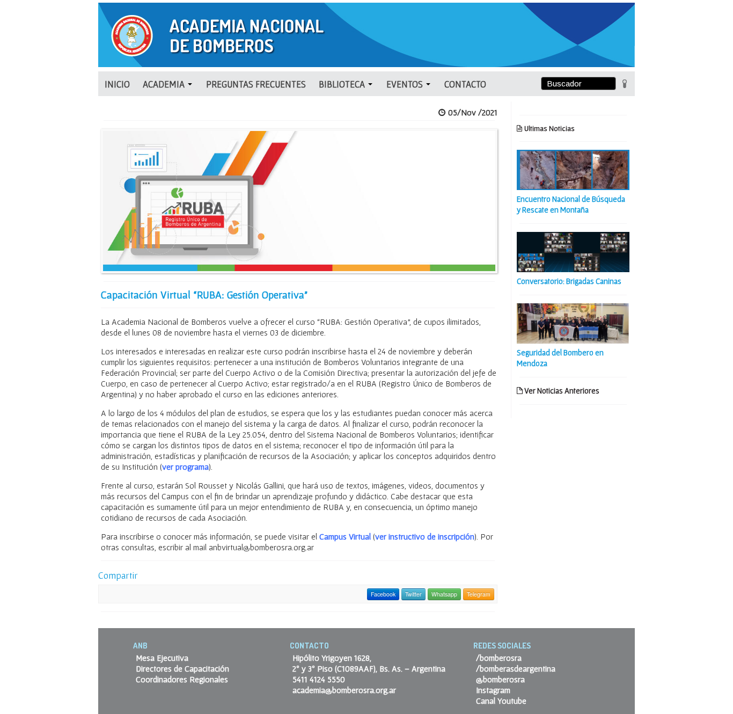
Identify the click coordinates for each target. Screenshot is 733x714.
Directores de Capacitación (182, 668)
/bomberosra (499, 657)
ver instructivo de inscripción (424, 536)
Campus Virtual (345, 536)
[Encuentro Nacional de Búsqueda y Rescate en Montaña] (573, 168)
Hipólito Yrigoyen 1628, (331, 657)
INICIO (117, 84)
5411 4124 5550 (318, 679)
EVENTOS (405, 84)
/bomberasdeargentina (515, 668)
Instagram (493, 690)
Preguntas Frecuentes (256, 84)
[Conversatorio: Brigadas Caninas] (573, 251)
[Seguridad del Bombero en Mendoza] (573, 322)
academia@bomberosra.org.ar (344, 690)
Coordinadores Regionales (182, 679)
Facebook (383, 594)
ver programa (185, 466)
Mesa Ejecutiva (162, 657)
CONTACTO (465, 84)
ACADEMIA (165, 84)
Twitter (413, 594)
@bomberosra (500, 679)
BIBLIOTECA (343, 84)
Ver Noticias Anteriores (561, 390)
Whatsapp (444, 594)
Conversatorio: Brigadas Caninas (569, 281)
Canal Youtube (501, 700)
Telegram (478, 594)
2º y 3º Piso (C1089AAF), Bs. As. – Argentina (368, 668)
